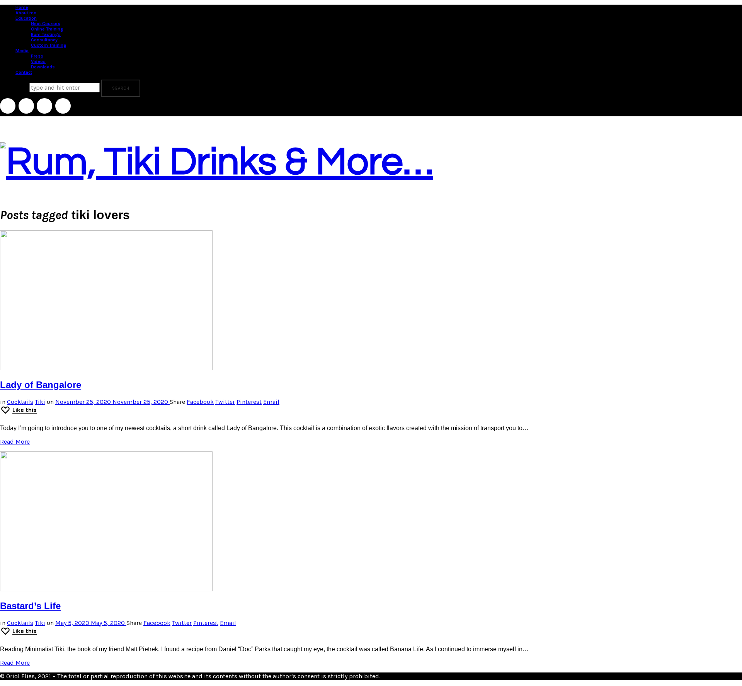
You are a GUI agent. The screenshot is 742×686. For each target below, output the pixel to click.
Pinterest (249, 401)
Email (271, 401)
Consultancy (44, 40)
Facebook (200, 401)
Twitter (225, 401)
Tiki (40, 401)
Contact (23, 72)
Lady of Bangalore (40, 385)
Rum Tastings (46, 34)
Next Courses (45, 23)
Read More (15, 441)
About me (25, 12)
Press (37, 56)
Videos (38, 61)
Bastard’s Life (30, 606)
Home (21, 7)
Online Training (47, 29)
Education (26, 18)
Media (22, 50)
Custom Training (48, 45)
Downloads (43, 67)
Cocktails (20, 401)
